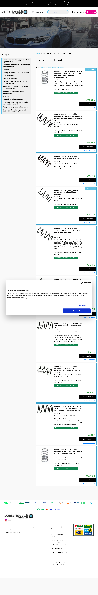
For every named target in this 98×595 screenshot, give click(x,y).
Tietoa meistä (8, 527)
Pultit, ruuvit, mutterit (10, 78)
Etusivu (38, 53)
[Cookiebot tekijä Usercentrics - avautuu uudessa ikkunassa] (82, 283)
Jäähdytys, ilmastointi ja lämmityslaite (16, 73)
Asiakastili (30, 527)
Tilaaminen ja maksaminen (12, 532)
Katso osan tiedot (89, 108)
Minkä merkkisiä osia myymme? (35, 5)
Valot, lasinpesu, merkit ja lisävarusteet (16, 107)
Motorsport (58, 5)
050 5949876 (56, 2)
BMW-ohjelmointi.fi (58, 553)
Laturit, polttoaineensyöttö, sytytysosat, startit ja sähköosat (16, 87)
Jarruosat (6, 70)
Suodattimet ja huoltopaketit (13, 99)
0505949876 (60, 541)
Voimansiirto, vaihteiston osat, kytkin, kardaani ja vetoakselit (15, 103)
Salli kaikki (76, 311)
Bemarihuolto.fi (56, 549)
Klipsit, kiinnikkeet (8, 76)
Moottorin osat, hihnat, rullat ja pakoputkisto (13, 92)
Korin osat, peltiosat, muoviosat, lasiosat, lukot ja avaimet (16, 82)
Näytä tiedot (83, 305)
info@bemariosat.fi (72, 2)
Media (50, 5)
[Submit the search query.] (51, 12)
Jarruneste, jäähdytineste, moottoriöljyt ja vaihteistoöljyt (16, 66)
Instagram (11, 520)
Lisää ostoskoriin (87, 104)
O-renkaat (6, 96)
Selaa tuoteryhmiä (38, 12)
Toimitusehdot (8, 530)
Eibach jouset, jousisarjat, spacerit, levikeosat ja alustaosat (14, 111)
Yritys (67, 5)
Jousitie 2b (54, 533)
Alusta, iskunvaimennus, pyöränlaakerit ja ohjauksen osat (17, 61)
